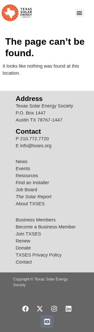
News (21, 161)
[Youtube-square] (47, 321)
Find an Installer (32, 182)
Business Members (36, 219)
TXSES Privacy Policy (39, 255)
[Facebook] (25, 308)
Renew (23, 241)
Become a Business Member (46, 226)
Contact (24, 262)
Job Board (26, 189)
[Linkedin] (68, 308)
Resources (27, 175)
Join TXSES (28, 234)
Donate (23, 248)
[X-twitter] (39, 308)
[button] (79, 13)
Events (23, 168)
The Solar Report (33, 196)
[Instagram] (54, 308)
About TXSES (30, 203)
